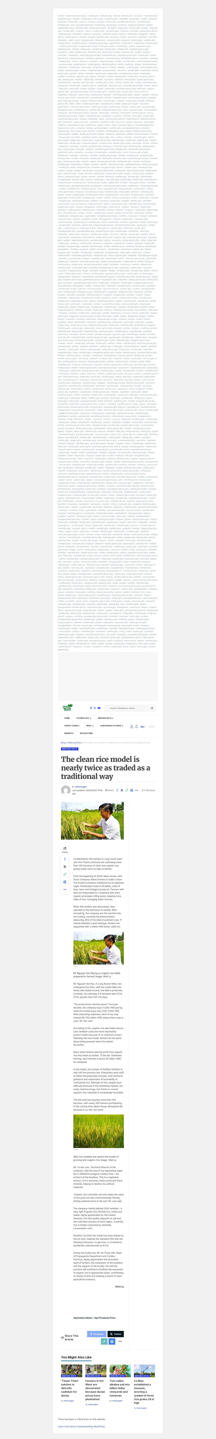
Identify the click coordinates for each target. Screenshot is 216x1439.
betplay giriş (68, 79)
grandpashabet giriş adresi (85, 283)
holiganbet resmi (95, 204)
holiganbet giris (131, 492)
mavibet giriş (121, 176)
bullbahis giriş (106, 16)
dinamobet (62, 298)
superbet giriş (111, 464)
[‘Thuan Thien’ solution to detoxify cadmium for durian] (71, 1371)
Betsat (61, 176)
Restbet (144, 28)
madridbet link (73, 188)
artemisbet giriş (89, 440)
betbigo (154, 534)
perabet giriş (96, 185)
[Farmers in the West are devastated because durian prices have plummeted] (96, 1371)
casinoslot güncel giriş (80, 107)
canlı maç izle (64, 337)
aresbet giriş (63, 307)
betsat (115, 34)
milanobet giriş (64, 540)
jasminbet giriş (114, 625)
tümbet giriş (117, 598)
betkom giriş (83, 94)
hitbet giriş (139, 322)
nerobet (97, 304)
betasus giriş (64, 137)
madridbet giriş (150, 16)
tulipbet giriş (74, 234)
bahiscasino (110, 389)
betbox (84, 398)
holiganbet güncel (90, 143)
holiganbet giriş (64, 19)
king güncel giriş (108, 167)
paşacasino (124, 367)
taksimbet (62, 22)
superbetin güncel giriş (115, 273)
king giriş (86, 355)
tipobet (149, 25)
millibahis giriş (130, 507)
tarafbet (117, 52)
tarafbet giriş (93, 16)
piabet (126, 561)
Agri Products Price (104, 1317)
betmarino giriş (115, 85)
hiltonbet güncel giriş (84, 340)
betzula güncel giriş (135, 170)
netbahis (143, 307)
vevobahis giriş (146, 273)
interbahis (74, 261)
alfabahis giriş (123, 458)
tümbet (72, 643)
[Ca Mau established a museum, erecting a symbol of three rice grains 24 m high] (144, 1371)
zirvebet (82, 37)
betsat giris (68, 122)
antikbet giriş (96, 94)
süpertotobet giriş (149, 528)
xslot (122, 604)
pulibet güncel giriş (104, 237)
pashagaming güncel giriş (129, 586)
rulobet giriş (140, 210)
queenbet (67, 561)
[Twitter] (95, 708)
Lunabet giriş (97, 355)
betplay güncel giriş (121, 143)
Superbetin (124, 392)
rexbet (71, 52)
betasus (79, 207)
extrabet (85, 246)
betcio (100, 188)
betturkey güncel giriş (97, 182)
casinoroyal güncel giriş (90, 55)
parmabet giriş (96, 97)
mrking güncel (64, 43)
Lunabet (149, 322)
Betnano (122, 407)
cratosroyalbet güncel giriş (115, 185)
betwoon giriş (64, 158)
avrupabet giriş (64, 179)
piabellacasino (64, 49)
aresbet (92, 176)
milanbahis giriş (70, 213)
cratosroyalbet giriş (148, 67)
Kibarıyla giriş (64, 389)
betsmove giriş (95, 100)
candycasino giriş (79, 267)
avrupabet (80, 128)
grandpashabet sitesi (67, 598)
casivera (116, 419)
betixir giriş (106, 534)
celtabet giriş (74, 67)
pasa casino (131, 416)
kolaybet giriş (101, 152)
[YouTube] (99, 708)
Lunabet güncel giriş (67, 483)
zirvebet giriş (68, 580)
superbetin (100, 58)
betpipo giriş (75, 440)
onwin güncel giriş (98, 443)
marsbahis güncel (79, 43)
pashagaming (110, 355)
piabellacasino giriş (80, 240)
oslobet (111, 540)
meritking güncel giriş (145, 628)
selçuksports (128, 543)
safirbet (111, 343)
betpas (132, 46)
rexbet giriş (153, 310)
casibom (82, 22)
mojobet (106, 422)
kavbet (95, 219)
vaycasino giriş (113, 40)
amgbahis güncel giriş (88, 46)
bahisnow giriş (122, 361)
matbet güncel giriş (71, 161)
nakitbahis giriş (89, 383)
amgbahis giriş (146, 155)
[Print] (132, 790)
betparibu (73, 94)
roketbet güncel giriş (143, 355)
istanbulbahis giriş (66, 28)
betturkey (134, 207)
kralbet (61, 16)
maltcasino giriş (93, 564)
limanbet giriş (129, 370)
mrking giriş (63, 85)
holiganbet (62, 67)
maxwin (75, 61)
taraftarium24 (75, 197)
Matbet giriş (127, 16)
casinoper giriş (151, 461)
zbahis (71, 40)
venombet (62, 55)
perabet (121, 155)
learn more (132, 522)
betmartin (152, 346)
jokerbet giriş (63, 131)
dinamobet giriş (64, 286)
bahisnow (135, 191)
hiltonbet (127, 116)
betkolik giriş (132, 334)
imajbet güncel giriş (95, 464)
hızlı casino (125, 194)
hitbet (80, 458)
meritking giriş (132, 67)
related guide (116, 555)
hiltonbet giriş (109, 100)
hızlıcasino (133, 216)
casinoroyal (126, 249)
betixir (120, 64)
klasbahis (101, 76)
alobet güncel (103, 228)
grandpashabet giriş (84, 25)
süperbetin (103, 561)
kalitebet (107, 94)
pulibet (61, 194)
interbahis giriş (111, 191)
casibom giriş (98, 31)
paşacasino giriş (143, 46)
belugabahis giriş (65, 110)
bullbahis (104, 270)
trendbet (118, 61)
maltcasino (63, 113)
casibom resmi (105, 143)
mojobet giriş (152, 610)
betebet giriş (97, 49)
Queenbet (138, 122)
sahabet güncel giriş (137, 97)
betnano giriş (78, 179)
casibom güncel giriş (108, 155)
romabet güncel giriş (94, 194)
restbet (144, 19)
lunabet (110, 76)
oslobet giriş (77, 264)
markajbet (134, 31)
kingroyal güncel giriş (104, 170)
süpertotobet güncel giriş (133, 461)
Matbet (141, 100)
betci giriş (141, 88)
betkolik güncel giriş (135, 383)
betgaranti (143, 34)
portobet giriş (63, 164)
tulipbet (118, 580)
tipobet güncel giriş (76, 125)
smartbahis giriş (104, 322)
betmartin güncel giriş (135, 258)
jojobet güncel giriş (145, 79)
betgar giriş (133, 316)
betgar (85, 270)
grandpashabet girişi (80, 185)
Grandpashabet (98, 522)
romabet (69, 431)
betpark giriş (142, 140)
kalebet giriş (134, 28)
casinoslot (110, 486)
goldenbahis (63, 107)
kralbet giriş (132, 76)
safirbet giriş (112, 631)
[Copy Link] (127, 790)
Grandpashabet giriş (67, 231)
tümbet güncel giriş (84, 428)
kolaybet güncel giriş (94, 191)
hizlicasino (146, 161)
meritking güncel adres (123, 94)
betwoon (84, 61)
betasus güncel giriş (117, 255)
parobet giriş (133, 70)
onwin (125, 152)
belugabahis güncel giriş (103, 352)
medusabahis (152, 477)
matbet (83, 70)
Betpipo (86, 258)
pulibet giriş (104, 113)
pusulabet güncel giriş (129, 73)
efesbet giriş (110, 49)
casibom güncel (78, 564)
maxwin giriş (87, 140)
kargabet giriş (107, 103)
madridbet (123, 19)
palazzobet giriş (143, 276)
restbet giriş (132, 34)
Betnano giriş (127, 52)
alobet (78, 103)
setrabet (128, 137)
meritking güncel (131, 346)
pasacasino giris (106, 331)
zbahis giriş (107, 158)
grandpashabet (109, 70)
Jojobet (118, 82)
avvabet (144, 616)
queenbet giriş (109, 607)
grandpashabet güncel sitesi (70, 619)
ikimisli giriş (64, 167)
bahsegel (80, 149)
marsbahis (112, 28)
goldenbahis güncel (148, 31)
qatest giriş (120, 134)
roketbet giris (138, 443)
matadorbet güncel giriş (75, 16)
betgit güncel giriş (71, 100)
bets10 (121, 258)
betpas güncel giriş (97, 28)
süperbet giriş (114, 337)
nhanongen (81, 787)
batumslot (145, 128)
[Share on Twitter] (122, 790)
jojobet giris (131, 546)
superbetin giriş (72, 70)
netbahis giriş (130, 167)
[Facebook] (91, 708)
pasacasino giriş (81, 122)
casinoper (93, 270)
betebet (77, 170)
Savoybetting (141, 310)
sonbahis (84, 346)
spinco (88, 31)
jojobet (93, 76)
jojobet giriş (134, 19)
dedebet (121, 67)
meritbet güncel (138, 113)
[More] (136, 790)
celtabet (83, 119)
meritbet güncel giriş (149, 185)
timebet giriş (76, 164)
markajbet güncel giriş (89, 261)
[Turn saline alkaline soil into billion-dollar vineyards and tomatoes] (120, 1371)
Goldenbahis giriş (72, 498)
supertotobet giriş (138, 367)
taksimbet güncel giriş (126, 477)
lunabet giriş (85, 49)
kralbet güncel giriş (91, 103)
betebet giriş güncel (105, 301)
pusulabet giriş (148, 107)
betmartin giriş (96, 246)
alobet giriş (123, 28)
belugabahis (89, 207)
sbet (112, 137)
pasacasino (142, 225)
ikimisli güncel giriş (138, 489)
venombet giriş (64, 82)
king (72, 25)
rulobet (147, 85)
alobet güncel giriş (102, 140)
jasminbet (149, 631)
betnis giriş (95, 376)
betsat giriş (73, 22)
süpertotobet (146, 176)
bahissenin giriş (113, 58)
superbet (81, 289)
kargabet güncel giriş (72, 279)
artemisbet (100, 386)
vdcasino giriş (64, 383)
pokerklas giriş (88, 449)
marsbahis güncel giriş (104, 149)
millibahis (100, 131)
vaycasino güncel (126, 125)
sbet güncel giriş (133, 510)
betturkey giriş (87, 82)
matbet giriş (111, 22)
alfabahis (99, 543)
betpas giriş (124, 191)
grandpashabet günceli (135, 610)
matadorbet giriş (109, 55)
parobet (146, 52)
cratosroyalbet (150, 110)
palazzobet (89, 501)
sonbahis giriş (133, 155)
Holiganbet (63, 146)
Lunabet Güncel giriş (111, 304)
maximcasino (114, 207)
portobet (130, 295)
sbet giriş (128, 373)
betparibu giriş (100, 292)
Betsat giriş (86, 67)
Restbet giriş (68, 501)
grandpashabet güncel (105, 276)
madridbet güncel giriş (147, 255)
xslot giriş (152, 37)
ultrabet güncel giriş (101, 392)
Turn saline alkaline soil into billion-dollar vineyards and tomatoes (120, 1388)
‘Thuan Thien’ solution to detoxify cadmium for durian (70, 1388)
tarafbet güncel (81, 110)
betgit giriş (152, 240)
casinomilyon (139, 188)
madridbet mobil (107, 122)
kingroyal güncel (76, 58)
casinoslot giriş (140, 137)
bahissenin (67, 283)
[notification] (136, 726)
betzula (117, 16)
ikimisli (146, 143)
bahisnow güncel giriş (146, 343)
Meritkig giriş (86, 252)
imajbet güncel (93, 64)
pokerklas (119, 79)
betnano (87, 34)
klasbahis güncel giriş (98, 43)
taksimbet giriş (140, 364)
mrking (81, 73)
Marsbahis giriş (94, 52)
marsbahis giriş (111, 19)
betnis (126, 646)
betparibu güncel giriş (127, 55)
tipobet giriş (95, 158)
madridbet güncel (70, 380)
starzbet (133, 361)
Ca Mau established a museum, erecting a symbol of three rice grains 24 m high (144, 1391)
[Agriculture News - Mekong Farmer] (67, 708)
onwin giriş (84, 461)
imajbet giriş (143, 55)
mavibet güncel (80, 222)
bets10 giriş (138, 179)
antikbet (100, 176)
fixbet (71, 103)
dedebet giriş (121, 149)
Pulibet (117, 103)
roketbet (148, 292)
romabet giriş (122, 49)
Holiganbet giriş (112, 194)
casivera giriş (65, 464)
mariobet (154, 197)
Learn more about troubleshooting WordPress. (81, 1426)
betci (78, 40)
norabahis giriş (114, 91)
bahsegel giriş (105, 219)
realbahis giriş (82, 76)
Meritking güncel (109, 64)
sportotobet (99, 179)
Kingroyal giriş (64, 252)
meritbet (61, 76)
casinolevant (89, 513)
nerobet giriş (126, 283)
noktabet (117, 219)
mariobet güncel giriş (68, 46)
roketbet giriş (113, 249)
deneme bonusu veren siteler (78, 425)
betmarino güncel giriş (113, 410)
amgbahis (137, 504)
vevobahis (117, 116)
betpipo (127, 173)
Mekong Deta (69, 749)
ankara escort (82, 580)
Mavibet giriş (133, 176)
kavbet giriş (148, 116)
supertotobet (114, 43)
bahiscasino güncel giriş (139, 149)
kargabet (149, 173)
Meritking (107, 146)
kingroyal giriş (65, 34)
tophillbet (147, 200)
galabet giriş (101, 73)
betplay (138, 64)
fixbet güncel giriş (107, 46)
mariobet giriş (129, 61)
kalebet (153, 140)
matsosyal (91, 322)
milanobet (73, 155)
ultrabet (107, 97)
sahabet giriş (132, 307)
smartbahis (63, 570)
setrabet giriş (64, 61)
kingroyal (80, 31)
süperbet (76, 82)
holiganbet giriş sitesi (125, 276)
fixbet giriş (63, 88)
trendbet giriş (94, 222)
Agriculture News (82, 1317)
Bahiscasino (68, 340)
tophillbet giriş (103, 37)
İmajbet (143, 346)
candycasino (98, 389)
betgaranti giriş (83, 167)
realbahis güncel (89, 85)
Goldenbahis (127, 43)
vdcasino (127, 313)
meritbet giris (68, 31)
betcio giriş (74, 88)
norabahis (107, 295)
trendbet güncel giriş (127, 22)
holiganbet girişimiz (136, 25)
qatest (78, 601)
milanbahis (77, 34)
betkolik (114, 392)
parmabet (63, 258)
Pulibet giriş (106, 558)
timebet (91, 131)
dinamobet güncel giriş (79, 113)
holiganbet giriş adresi (140, 340)
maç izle (62, 537)
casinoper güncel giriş (107, 367)
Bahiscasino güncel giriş (100, 598)
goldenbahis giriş (65, 152)
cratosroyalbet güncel (115, 119)
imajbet (123, 37)
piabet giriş (63, 197)
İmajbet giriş (145, 304)
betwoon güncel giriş (139, 152)
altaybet (91, 37)
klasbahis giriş (88, 197)
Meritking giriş (64, 328)
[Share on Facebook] (117, 790)
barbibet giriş (92, 452)
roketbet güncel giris (142, 428)
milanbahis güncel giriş (123, 310)
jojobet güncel (71, 37)
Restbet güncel (79, 607)
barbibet (137, 577)
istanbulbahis (88, 276)
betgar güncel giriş (130, 103)
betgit (101, 119)
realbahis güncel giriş (139, 49)
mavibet (74, 158)
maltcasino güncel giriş (68, 119)
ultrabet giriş (86, 19)
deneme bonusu (150, 64)
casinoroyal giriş (120, 146)
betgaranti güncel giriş (103, 225)
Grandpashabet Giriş (144, 125)
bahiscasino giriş (99, 586)
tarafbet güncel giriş (114, 131)
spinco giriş (98, 19)
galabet (130, 134)
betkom (122, 34)
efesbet (76, 19)
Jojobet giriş (131, 100)
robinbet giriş (96, 470)
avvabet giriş (64, 225)
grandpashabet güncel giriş (96, 616)
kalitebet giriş (88, 386)
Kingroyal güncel (114, 570)
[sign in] (131, 726)
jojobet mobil (63, 91)
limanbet (154, 134)
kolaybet (101, 22)
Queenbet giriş (131, 567)
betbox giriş (64, 422)
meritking (152, 19)
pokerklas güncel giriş (67, 116)
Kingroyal (129, 210)
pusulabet (144, 58)
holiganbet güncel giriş (112, 110)
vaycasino (138, 16)
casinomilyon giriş (119, 204)
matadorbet (73, 55)
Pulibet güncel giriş (73, 273)
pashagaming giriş (103, 334)
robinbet (94, 113)
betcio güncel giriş (79, 131)
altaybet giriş (121, 231)
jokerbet (88, 173)
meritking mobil (131, 480)
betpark (150, 88)
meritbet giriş (63, 25)
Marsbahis (78, 419)
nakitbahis (94, 122)
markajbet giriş (145, 298)
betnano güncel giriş (93, 264)
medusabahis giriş (87, 628)
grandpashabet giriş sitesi (69, 519)
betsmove (138, 292)
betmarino (132, 37)
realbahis (146, 94)
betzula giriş (136, 40)
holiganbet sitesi (120, 97)
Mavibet (136, 486)
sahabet (136, 161)
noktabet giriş (129, 555)
